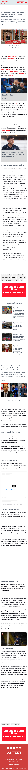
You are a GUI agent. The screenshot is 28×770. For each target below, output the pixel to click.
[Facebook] (12, 47)
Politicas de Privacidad (14, 764)
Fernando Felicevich (18, 275)
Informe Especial (21, 277)
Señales (21, 2)
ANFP (21, 280)
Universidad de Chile (7, 275)
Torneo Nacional (5, 724)
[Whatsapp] (9, 47)
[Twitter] (15, 47)
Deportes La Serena (6, 280)
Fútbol (13, 277)
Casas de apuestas (6, 277)
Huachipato (15, 280)
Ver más (4, 98)
